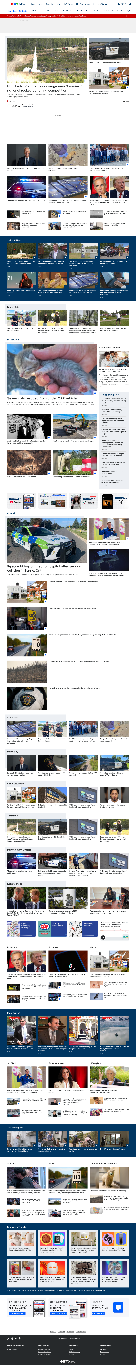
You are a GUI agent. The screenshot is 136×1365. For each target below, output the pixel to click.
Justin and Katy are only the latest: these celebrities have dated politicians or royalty (27, 442)
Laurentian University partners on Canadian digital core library (82, 292)
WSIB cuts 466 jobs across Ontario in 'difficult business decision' (82, 806)
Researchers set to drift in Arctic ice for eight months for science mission (114, 1049)
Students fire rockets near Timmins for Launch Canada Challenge (21, 262)
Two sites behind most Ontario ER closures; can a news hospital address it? (82, 263)
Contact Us (61, 1331)
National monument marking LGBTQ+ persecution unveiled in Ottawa (63, 912)
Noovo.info (103, 1349)
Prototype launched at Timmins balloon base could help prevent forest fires (51, 331)
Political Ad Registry (44, 1354)
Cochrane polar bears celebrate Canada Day (71, 477)
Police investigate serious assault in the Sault (52, 806)
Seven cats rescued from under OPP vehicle (42, 398)
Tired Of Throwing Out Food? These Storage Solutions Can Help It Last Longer (51, 1250)
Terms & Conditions (44, 1352)
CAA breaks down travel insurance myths (83, 1150)
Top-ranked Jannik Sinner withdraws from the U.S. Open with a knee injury (34, 1201)
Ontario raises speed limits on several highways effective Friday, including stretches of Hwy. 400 (82, 635)
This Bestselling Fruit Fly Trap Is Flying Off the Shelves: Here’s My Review (21, 1279)
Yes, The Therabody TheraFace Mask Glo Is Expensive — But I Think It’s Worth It (52, 1279)
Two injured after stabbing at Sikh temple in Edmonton (82, 1048)
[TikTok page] (12, 1338)
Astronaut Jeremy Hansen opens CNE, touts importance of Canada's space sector (25, 1092)
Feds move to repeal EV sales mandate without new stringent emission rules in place (74, 1212)
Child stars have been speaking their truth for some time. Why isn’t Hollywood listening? (75, 1112)
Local (41, 4)
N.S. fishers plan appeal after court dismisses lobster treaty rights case (32, 1112)
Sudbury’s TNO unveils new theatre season (21, 292)
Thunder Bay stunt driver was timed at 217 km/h (26, 200)
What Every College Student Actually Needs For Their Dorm (114, 1249)
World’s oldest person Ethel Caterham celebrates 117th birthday (105, 1092)
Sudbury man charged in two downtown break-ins (114, 224)
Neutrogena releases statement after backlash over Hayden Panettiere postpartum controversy (74, 1101)
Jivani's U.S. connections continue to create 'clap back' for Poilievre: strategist (34, 998)
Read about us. (100, 1290)
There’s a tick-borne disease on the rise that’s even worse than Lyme (115, 984)
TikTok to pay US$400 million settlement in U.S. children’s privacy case (66, 976)
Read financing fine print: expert (113, 1149)
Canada (49, 4)
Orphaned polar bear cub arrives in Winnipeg (108, 1191)
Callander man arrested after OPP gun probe (83, 774)
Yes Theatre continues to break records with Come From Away (50, 292)
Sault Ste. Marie (68, 11)
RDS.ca (102, 1354)
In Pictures (68, 4)
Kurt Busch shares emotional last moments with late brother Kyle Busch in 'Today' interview (26, 1192)
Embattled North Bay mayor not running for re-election (20, 774)
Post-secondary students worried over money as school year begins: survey (109, 912)
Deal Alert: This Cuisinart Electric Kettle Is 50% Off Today (21, 1249)
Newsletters (70, 1331)
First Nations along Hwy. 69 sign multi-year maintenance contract (106, 169)
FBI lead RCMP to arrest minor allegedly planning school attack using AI (74, 688)
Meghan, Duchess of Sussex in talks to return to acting (67, 1092)
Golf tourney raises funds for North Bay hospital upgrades (114, 330)
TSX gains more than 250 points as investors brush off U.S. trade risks (74, 984)
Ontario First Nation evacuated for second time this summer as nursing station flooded (75, 225)
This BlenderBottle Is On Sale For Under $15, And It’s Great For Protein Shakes (113, 1279)
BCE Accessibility (12, 1349)
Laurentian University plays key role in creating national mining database (67, 201)
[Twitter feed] (8, 1338)
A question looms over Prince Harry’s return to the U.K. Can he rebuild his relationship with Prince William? (25, 913)
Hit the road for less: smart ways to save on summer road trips (113, 371)
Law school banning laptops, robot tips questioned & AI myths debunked (114, 293)
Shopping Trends (100, 4)
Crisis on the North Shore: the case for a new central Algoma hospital (107, 92)
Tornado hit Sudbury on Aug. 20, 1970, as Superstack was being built (115, 213)
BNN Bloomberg (74, 1352)
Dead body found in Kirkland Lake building (106, 62)
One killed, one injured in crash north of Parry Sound (112, 774)
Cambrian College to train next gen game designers (52, 1150)
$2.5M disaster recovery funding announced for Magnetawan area (51, 262)
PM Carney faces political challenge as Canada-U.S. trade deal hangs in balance (52, 1049)
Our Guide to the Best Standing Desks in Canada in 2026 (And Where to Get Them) (83, 1250)
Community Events (127, 11)
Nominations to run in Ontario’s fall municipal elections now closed (72, 608)
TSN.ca (71, 1354)
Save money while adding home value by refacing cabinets (19, 1150)
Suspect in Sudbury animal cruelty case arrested (114, 740)
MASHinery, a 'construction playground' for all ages (73, 441)
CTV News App (81, 1331)
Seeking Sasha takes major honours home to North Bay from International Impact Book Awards (82, 331)
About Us (53, 1331)
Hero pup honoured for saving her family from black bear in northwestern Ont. (34, 225)
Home (33, 4)
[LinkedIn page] (20, 1338)
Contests (115, 11)
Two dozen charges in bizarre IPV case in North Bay (51, 774)
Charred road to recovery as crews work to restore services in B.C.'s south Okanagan (79, 661)
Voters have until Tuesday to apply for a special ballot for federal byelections (34, 986)
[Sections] (6, 4)
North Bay (80, 11)
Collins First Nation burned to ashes (21, 477)
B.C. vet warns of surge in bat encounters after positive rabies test (115, 995)
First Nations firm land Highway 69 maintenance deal (114, 262)
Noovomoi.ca (104, 1352)
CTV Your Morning (83, 4)
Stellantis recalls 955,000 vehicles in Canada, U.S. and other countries (75, 1201)
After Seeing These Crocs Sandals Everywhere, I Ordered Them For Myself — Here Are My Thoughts (83, 1280)
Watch (58, 4)
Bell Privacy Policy (44, 1349)
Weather (35, 11)
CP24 (71, 1349)
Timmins (89, 11)
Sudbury (58, 11)
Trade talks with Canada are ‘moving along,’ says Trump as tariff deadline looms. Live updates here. (109, 202)
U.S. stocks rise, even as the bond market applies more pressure (75, 995)
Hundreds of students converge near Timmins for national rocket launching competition (20, 839)
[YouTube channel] (16, 1338)
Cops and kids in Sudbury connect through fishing (20, 330)
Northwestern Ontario (102, 11)
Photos (49, 11)
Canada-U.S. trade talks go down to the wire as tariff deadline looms (21, 1048)
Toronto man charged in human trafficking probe (112, 806)
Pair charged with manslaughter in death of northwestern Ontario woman (52, 873)
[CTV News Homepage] (18, 4)
